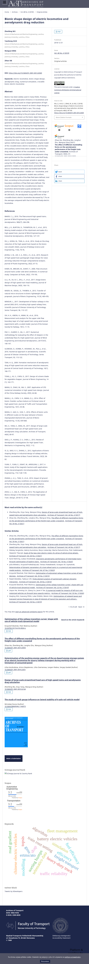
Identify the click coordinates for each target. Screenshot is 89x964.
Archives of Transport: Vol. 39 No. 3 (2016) (35, 582)
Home (7, 12)
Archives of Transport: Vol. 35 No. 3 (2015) (33, 576)
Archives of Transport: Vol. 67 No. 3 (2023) (38, 570)
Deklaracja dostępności (61, 936)
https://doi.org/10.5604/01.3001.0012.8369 (25, 73)
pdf (9, 651)
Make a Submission (13, 758)
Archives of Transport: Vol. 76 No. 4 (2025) (56, 562)
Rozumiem (45, 961)
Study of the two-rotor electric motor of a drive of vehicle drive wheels (51, 553)
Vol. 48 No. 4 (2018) (27, 12)
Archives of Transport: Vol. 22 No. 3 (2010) (52, 587)
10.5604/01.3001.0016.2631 (15, 669)
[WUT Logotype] (60, 933)
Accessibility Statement (61, 938)
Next (80, 607)
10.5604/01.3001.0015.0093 (15, 648)
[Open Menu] (4, 2)
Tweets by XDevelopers (13, 891)
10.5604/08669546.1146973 (15, 706)
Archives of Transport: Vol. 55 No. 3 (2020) (67, 593)
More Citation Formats (64, 117)
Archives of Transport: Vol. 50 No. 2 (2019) (25, 602)
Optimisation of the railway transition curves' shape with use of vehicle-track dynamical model (31, 620)
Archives (15, 12)
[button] (69, 172)
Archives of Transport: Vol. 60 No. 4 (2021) (25, 556)
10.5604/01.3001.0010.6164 (15, 689)
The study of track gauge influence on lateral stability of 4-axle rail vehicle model (42, 699)
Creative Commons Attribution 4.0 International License (67, 90)
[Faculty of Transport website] (28, 929)
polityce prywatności (73, 957)
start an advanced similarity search (29, 612)
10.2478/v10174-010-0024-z (15, 628)
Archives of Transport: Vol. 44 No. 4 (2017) (64, 515)
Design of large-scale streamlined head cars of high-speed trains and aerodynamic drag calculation (43, 681)
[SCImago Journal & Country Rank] (18, 773)
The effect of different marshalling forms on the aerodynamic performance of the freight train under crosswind (42, 639)
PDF (59, 32)
